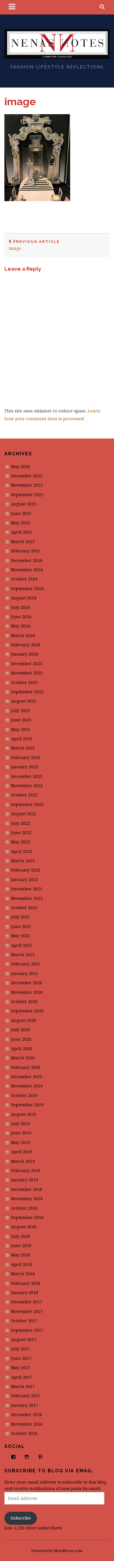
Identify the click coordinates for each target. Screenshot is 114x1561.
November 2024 (27, 569)
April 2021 (21, 945)
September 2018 (27, 1217)
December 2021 (26, 889)
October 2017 (24, 1320)
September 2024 (27, 588)
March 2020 (23, 1057)
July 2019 (20, 1123)
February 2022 (25, 870)
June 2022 (21, 832)
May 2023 (20, 729)
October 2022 (24, 795)
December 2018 (26, 1189)
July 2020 (20, 1029)
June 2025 (21, 513)
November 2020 (27, 992)
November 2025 (27, 485)
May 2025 (20, 522)
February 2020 (25, 1067)
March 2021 (23, 954)
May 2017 (20, 1367)
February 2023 (25, 757)
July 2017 (20, 1348)
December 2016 (26, 1414)
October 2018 (24, 1208)
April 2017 (21, 1377)
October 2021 (24, 907)
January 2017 (24, 1405)
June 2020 (21, 1039)
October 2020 (24, 1001)
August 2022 (23, 813)
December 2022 (26, 776)
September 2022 (27, 804)
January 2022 (24, 879)
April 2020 (21, 1048)
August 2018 (23, 1226)
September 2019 (27, 1104)
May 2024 (20, 626)
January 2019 (24, 1179)
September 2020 (27, 1011)
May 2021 (20, 935)
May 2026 (20, 466)
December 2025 (26, 476)
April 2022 (21, 851)
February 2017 (25, 1395)
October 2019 (24, 1095)
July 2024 (20, 607)
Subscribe (21, 1518)
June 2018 (21, 1245)
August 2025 (23, 504)
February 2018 (25, 1283)
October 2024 (24, 579)
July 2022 (20, 823)
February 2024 (25, 644)
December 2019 (26, 1076)
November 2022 (27, 785)
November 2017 (27, 1311)
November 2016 (27, 1424)
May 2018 (20, 1255)
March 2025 (23, 541)
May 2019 (20, 1142)
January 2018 (24, 1292)
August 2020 (23, 1020)
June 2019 (21, 1133)
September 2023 (27, 691)
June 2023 (21, 720)
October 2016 (24, 1433)
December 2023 (26, 663)
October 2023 (24, 682)
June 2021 (21, 926)
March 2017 (23, 1386)
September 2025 (27, 494)
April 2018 (21, 1264)
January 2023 (24, 766)
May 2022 (20, 842)
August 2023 (23, 701)
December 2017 (26, 1302)
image (20, 101)
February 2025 (25, 551)
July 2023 (20, 710)
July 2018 (20, 1236)
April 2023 (21, 738)
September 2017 (27, 1330)
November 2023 (27, 673)
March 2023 (23, 748)
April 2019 (21, 1151)
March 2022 (23, 860)
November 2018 (27, 1198)
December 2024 (26, 560)
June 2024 (21, 616)
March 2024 (23, 635)
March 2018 (23, 1273)
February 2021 (25, 964)
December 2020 (26, 982)
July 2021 (20, 917)
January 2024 (24, 654)
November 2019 (27, 1086)
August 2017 (23, 1339)
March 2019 (23, 1161)
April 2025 (21, 532)
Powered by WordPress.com (56, 1550)
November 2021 (27, 898)
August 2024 (23, 598)
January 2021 (24, 973)
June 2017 (21, 1358)
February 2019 (25, 1170)
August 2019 (23, 1114)
